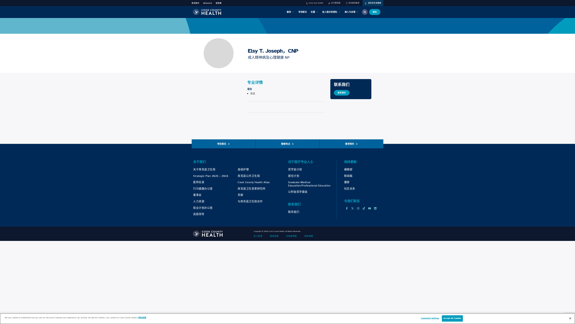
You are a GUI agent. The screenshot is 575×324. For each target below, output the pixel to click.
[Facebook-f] (346, 208)
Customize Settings (430, 318)
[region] (287, 318)
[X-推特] (352, 208)
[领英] (375, 208)
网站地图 (308, 236)
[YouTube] (369, 208)
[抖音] (364, 208)
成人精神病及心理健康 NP (268, 57)
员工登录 (258, 236)
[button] (290, 12)
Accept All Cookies (452, 318)
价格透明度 (291, 236)
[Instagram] (358, 208)
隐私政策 (274, 236)
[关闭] (570, 318)
